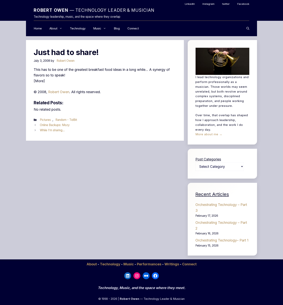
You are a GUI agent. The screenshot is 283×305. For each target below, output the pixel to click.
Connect (133, 28)
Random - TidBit (66, 120)
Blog (117, 28)
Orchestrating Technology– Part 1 (221, 240)
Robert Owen (58, 92)
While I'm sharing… (52, 130)
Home (38, 28)
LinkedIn (190, 3)
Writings (172, 264)
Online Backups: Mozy (55, 125)
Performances (149, 264)
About (53, 28)
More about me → (208, 134)
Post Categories (208, 159)
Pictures (45, 120)
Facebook (243, 3)
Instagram (208, 3)
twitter (226, 3)
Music (97, 28)
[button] (248, 28)
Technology (77, 28)
